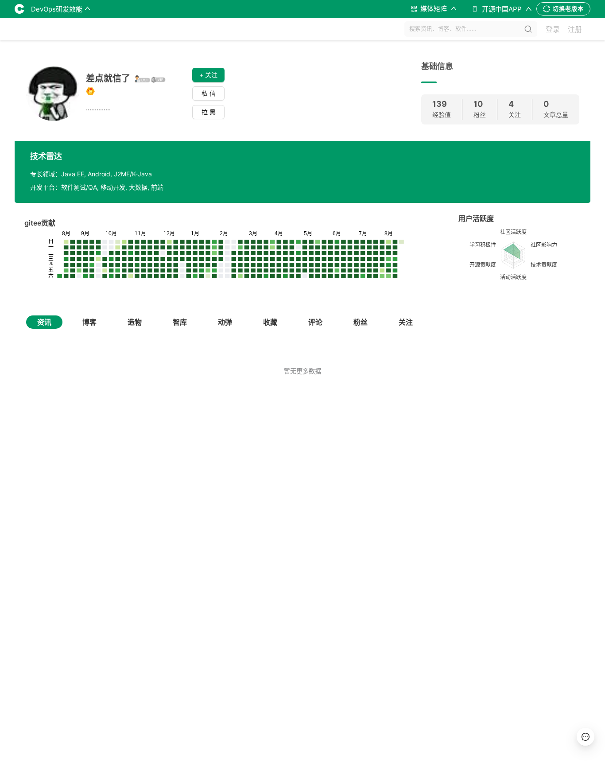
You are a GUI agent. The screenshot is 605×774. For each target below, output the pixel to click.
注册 (575, 29)
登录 (553, 29)
